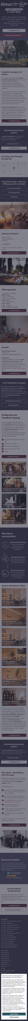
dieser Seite (22, 1008)
